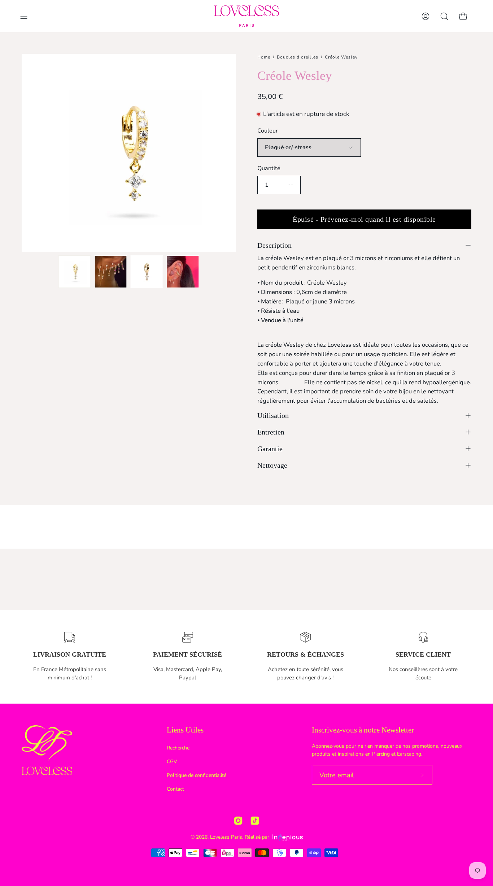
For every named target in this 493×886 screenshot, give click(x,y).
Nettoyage (272, 465)
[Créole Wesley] (74, 271)
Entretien (270, 432)
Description (274, 245)
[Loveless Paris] (246, 16)
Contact (175, 788)
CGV (172, 761)
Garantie (270, 449)
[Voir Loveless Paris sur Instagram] (238, 820)
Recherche (178, 747)
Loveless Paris (226, 837)
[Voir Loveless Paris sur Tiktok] (254, 820)
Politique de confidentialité (196, 775)
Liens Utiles (185, 730)
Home (263, 57)
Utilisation (273, 415)
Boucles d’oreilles (297, 57)
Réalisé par (258, 837)
